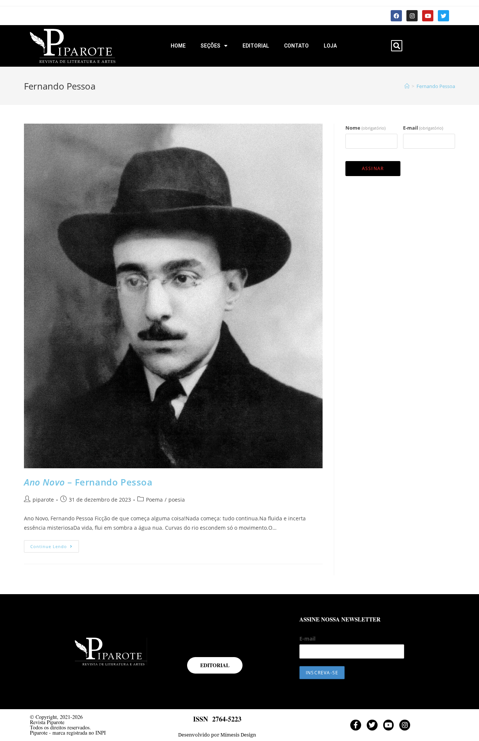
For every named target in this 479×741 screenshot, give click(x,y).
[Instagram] (412, 15)
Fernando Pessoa (436, 86)
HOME (178, 46)
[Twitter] (443, 15)
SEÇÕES (210, 46)
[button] (396, 45)
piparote (43, 499)
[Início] (407, 86)
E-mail (423, 127)
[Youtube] (427, 15)
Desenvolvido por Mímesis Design (217, 735)
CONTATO (296, 46)
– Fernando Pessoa (88, 482)
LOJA (330, 46)
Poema (154, 499)
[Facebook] (396, 15)
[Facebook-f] (355, 725)
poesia (176, 499)
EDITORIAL (255, 46)
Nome (365, 127)
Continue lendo (54, 544)
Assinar (373, 168)
